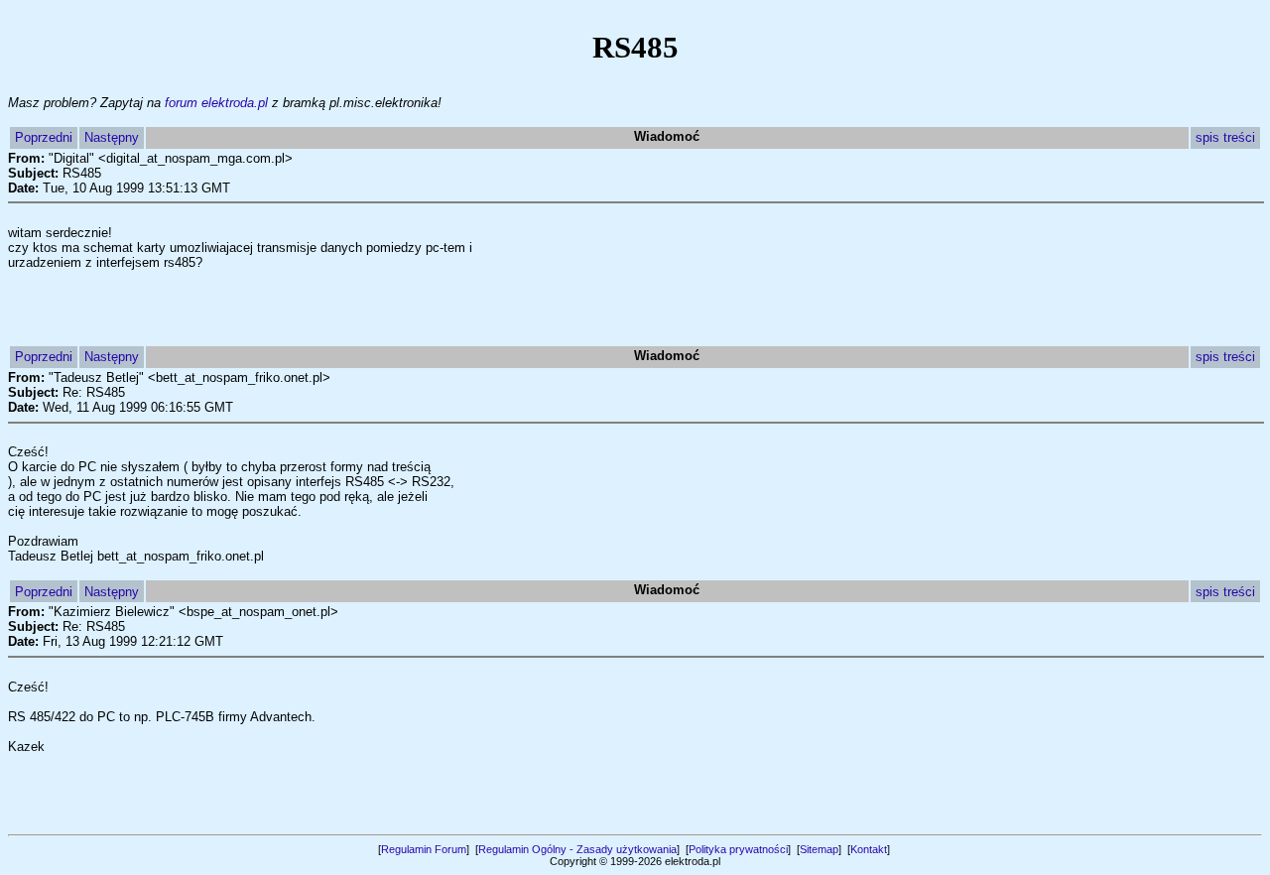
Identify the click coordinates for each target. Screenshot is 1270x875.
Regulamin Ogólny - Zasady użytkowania (577, 849)
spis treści (1225, 137)
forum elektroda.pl (216, 102)
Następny (111, 137)
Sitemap (819, 849)
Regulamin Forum (423, 849)
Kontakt (868, 849)
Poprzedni (43, 137)
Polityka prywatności (738, 849)
